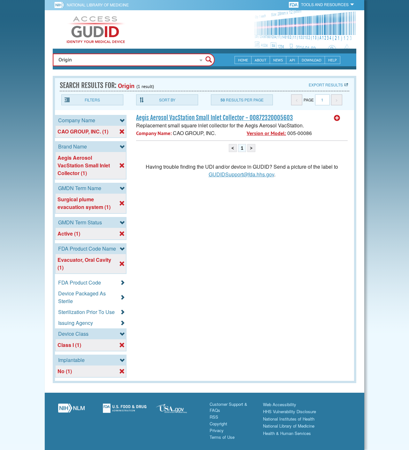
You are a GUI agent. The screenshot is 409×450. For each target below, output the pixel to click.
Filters (92, 99)
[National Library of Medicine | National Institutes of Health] (71, 411)
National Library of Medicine (98, 4)
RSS (214, 417)
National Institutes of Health (288, 419)
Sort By (167, 99)
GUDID (96, 29)
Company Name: (154, 133)
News (278, 60)
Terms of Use (222, 437)
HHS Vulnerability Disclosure (289, 411)
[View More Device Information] (337, 118)
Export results (326, 84)
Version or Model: (266, 133)
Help (332, 60)
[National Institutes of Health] (60, 4)
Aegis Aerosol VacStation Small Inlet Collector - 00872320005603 (214, 118)
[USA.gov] (178, 411)
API (292, 60)
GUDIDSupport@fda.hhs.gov (241, 174)
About (260, 60)
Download (311, 60)
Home (243, 60)
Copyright (218, 424)
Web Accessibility (279, 404)
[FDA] (294, 4)
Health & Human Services (287, 433)
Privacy (217, 430)
